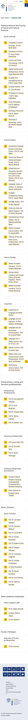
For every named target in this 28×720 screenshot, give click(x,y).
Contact (8, 682)
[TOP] (26, 361)
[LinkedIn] (9, 674)
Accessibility (9, 688)
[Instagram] (5, 674)
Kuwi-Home (5, 18)
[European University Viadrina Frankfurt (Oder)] (8, 8)
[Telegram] (23, 669)
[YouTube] (23, 674)
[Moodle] (9, 669)
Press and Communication (13, 692)
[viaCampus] (5, 669)
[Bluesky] (18, 674)
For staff (16, 1)
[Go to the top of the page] (6, 694)
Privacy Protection (11, 686)
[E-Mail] (14, 669)
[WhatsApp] (18, 669)
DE (22, 1)
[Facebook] (14, 674)
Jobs (7, 690)
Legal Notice (9, 684)
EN (20, 1)
